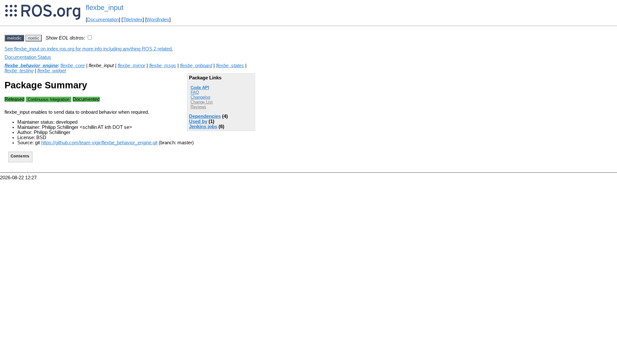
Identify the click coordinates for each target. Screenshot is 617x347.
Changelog (200, 97)
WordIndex (158, 19)
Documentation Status (27, 57)
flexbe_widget (51, 70)
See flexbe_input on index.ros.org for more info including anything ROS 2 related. (88, 48)
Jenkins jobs (203, 126)
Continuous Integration (48, 99)
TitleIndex (133, 19)
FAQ (195, 92)
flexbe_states (230, 65)
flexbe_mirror (131, 65)
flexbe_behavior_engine (31, 65)
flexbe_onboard (196, 65)
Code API (200, 87)
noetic (33, 38)
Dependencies (205, 116)
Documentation (103, 19)
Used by (198, 121)
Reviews (198, 106)
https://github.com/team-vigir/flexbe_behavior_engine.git (99, 142)
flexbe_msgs (162, 65)
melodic (14, 38)
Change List (202, 102)
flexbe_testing (18, 70)
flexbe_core (72, 65)
